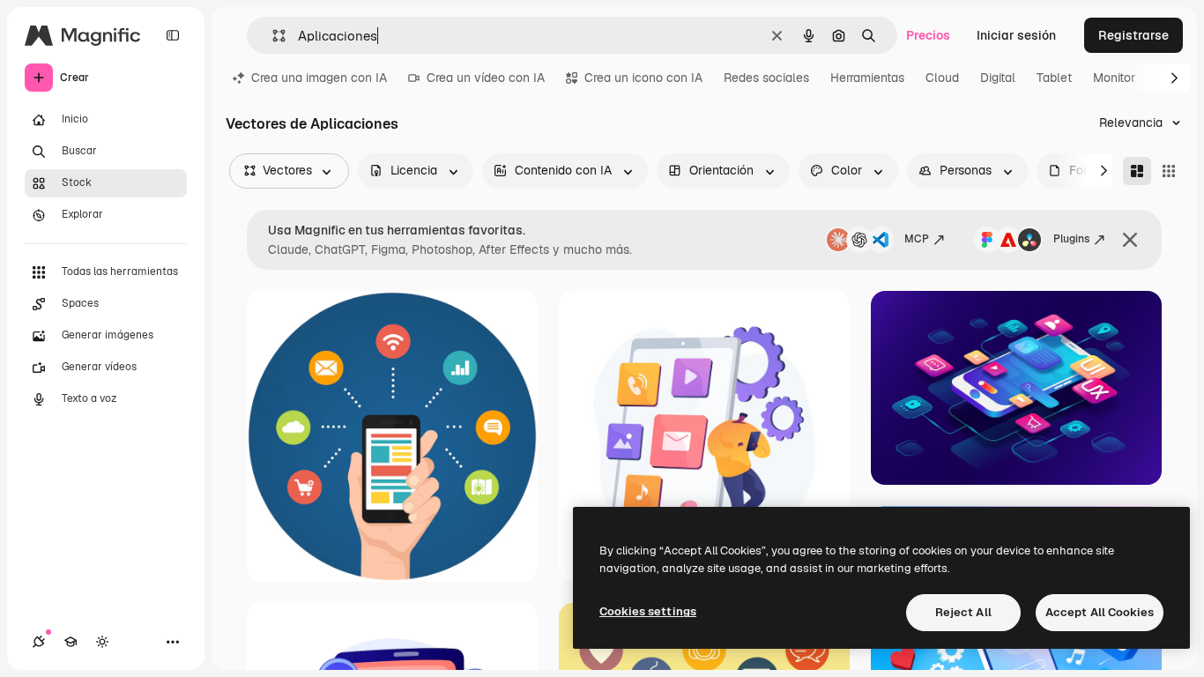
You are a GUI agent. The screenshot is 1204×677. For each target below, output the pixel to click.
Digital (997, 78)
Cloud (942, 78)
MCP (916, 239)
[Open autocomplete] (272, 35)
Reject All (963, 612)
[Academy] (70, 642)
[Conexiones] (39, 642)
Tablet (1054, 78)
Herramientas (867, 78)
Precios (928, 35)
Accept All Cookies (1099, 612)
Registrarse (1133, 35)
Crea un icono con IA (643, 78)
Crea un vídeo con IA (486, 78)
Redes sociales (766, 78)
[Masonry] (1137, 171)
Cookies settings (647, 611)
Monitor (1114, 78)
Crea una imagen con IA (319, 78)
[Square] (1169, 171)
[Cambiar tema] (102, 642)
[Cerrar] (1130, 239)
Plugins (1071, 239)
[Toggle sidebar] (173, 35)
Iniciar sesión (1016, 35)
